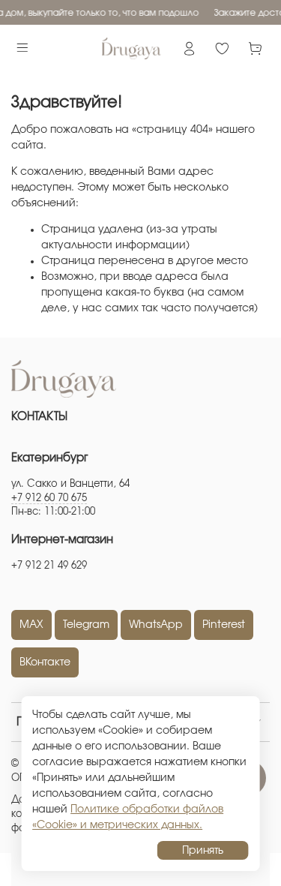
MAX (31, 625)
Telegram (86, 625)
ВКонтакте (44, 662)
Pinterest (223, 625)
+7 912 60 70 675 (49, 498)
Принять (202, 850)
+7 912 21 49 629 (49, 566)
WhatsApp (156, 625)
